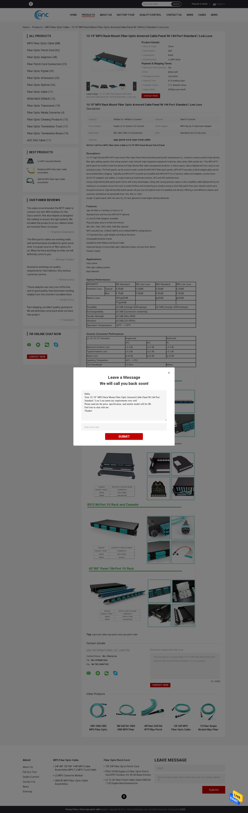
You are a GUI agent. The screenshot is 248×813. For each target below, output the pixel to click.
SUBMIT (124, 436)
